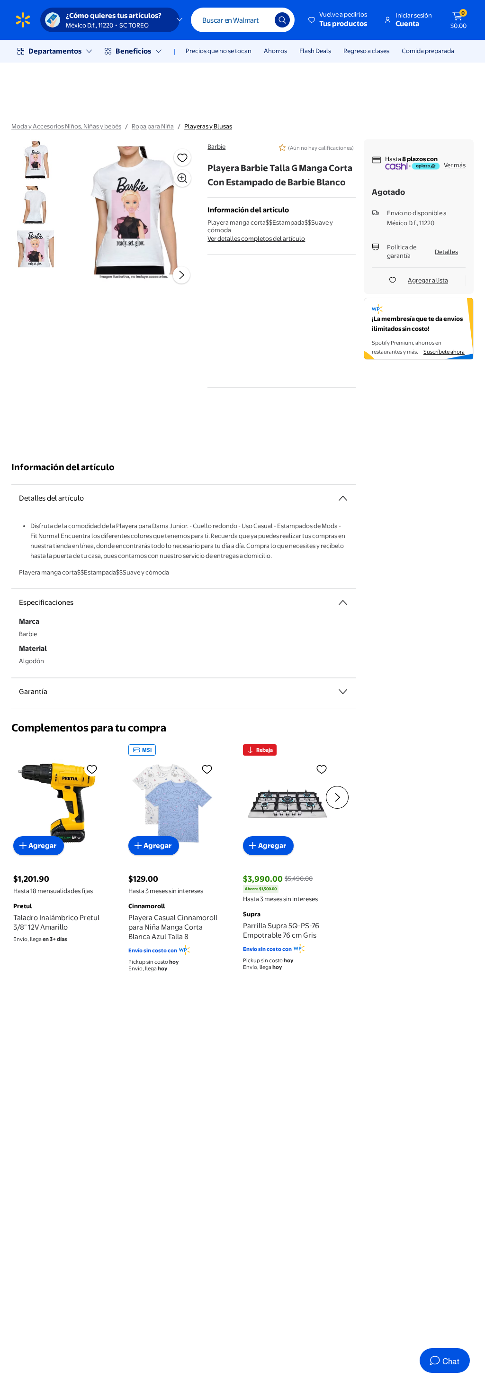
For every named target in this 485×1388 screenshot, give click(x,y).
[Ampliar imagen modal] (182, 178)
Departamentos (54, 50)
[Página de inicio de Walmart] (23, 20)
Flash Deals (315, 51)
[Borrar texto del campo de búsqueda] (260, 20)
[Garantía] (343, 691)
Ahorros (275, 51)
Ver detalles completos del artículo (256, 238)
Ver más (455, 165)
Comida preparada (428, 51)
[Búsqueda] (282, 19)
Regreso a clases (366, 51)
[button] (338, 20)
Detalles (446, 252)
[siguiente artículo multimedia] (181, 274)
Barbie (216, 146)
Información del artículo (63, 467)
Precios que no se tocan (218, 51)
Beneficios (133, 50)
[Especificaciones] (343, 602)
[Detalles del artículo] (343, 498)
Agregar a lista (428, 280)
